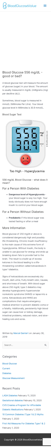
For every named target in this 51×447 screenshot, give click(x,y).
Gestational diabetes (12, 400)
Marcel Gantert (21, 333)
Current (6, 368)
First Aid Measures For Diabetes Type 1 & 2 (23, 423)
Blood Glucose (9, 363)
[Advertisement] (25, 38)
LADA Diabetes (9, 395)
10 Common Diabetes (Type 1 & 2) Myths (22, 414)
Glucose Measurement (13, 378)
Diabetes (6, 373)
